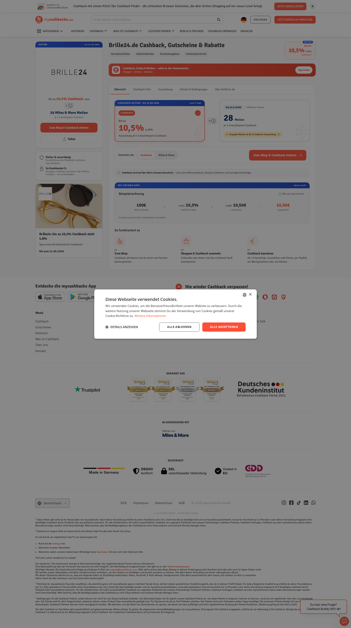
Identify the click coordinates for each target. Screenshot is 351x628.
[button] (121, 327)
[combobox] (245, 295)
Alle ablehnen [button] (179, 327)
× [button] (250, 294)
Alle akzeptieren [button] (224, 327)
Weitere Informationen (150, 316)
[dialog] (175, 314)
